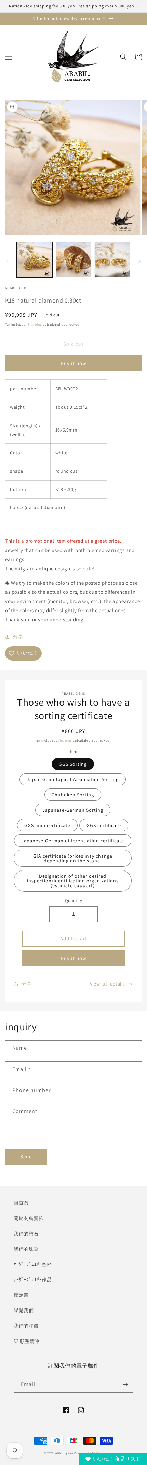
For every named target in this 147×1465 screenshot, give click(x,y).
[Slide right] (139, 261)
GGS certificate (103, 825)
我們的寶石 (26, 1234)
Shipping (35, 324)
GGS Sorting (73, 764)
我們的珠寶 (26, 1249)
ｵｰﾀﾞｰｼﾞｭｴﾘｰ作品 (33, 1279)
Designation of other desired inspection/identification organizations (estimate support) (73, 881)
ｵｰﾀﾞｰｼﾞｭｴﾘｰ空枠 (33, 1264)
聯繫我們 (24, 1310)
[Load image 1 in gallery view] (34, 259)
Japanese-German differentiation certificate (72, 840)
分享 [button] (18, 637)
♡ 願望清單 (27, 1341)
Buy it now (73, 363)
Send (26, 1156)
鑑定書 (21, 1295)
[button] (8, 56)
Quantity (73, 901)
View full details (107, 984)
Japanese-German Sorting (72, 810)
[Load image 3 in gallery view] (112, 259)
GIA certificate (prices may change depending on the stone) (72, 858)
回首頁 (21, 1203)
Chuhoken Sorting (73, 795)
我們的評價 (26, 1326)
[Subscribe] (125, 1385)
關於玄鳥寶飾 (29, 1218)
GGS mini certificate (47, 825)
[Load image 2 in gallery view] (73, 259)
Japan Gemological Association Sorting (73, 779)
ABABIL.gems (64, 1453)
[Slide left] (7, 261)
